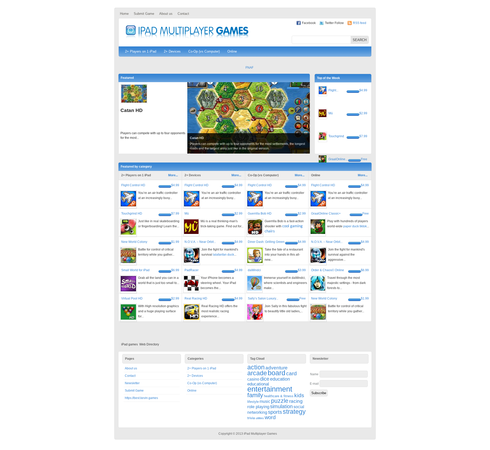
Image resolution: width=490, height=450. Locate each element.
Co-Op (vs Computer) (204, 51)
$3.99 (302, 270)
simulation (281, 406)
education (280, 379)
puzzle (279, 400)
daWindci (254, 270)
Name (314, 374)
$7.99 (363, 136)
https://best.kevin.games (141, 398)
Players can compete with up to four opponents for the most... (152, 135)
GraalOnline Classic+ (326, 213)
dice (264, 379)
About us (166, 14)
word (270, 417)
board (276, 373)
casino (253, 379)
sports (275, 412)
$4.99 (303, 87)
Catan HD (131, 110)
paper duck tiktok (355, 226)
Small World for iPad (135, 270)
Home (124, 14)
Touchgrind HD (131, 213)
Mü (330, 113)
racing (296, 401)
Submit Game (144, 14)
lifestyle (253, 402)
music (265, 401)
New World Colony (134, 242)
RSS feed (359, 23)
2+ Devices (172, 51)
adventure (276, 367)
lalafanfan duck (223, 254)
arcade (257, 373)
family (255, 395)
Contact (183, 14)
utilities (260, 418)
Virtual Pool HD (132, 298)
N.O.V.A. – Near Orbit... (200, 242)
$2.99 (363, 113)
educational (258, 384)
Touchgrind (336, 136)
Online (232, 51)
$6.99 (175, 270)
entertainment (269, 389)
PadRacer (192, 270)
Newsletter (132, 383)
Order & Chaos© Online (327, 270)
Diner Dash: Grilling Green (266, 242)
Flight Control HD (133, 185)
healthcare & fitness (278, 396)
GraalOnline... (338, 159)
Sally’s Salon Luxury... (263, 298)
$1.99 (175, 242)
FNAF (249, 67)
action (256, 367)
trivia (251, 418)
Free (364, 159)
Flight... (333, 90)
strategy (294, 411)
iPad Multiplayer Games (187, 32)
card (291, 373)
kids (299, 395)
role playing (258, 406)
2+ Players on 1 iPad (140, 51)
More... (173, 175)
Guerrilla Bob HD (260, 213)
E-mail (314, 383)
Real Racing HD (196, 298)
